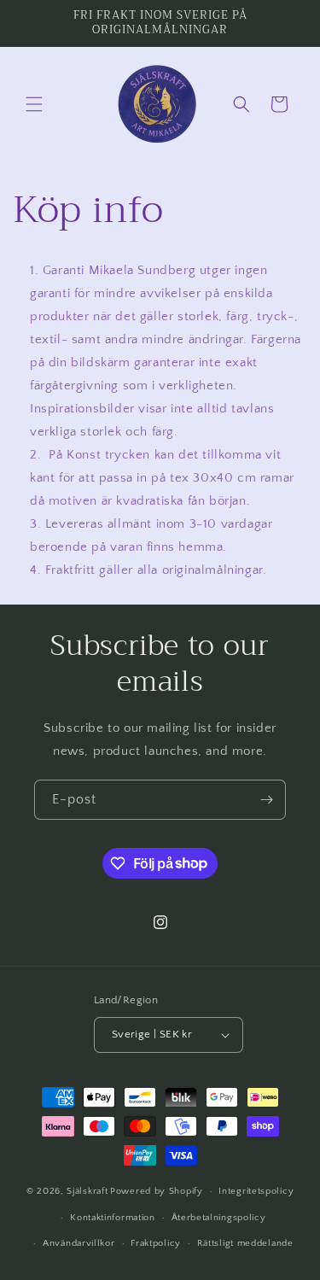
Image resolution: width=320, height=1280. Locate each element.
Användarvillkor (79, 1243)
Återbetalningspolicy (219, 1218)
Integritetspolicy (256, 1191)
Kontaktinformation (112, 1218)
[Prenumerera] (266, 800)
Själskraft (87, 1191)
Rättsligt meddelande (245, 1243)
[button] (34, 104)
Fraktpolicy (156, 1243)
